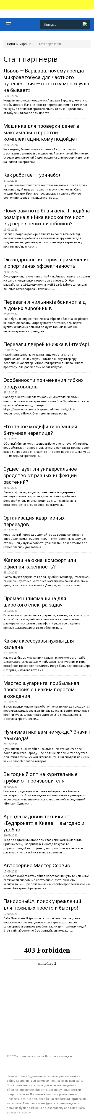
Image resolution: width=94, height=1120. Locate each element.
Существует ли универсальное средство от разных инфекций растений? (40, 475)
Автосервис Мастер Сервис (36, 865)
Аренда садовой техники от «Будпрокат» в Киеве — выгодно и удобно (43, 823)
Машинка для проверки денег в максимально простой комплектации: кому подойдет (41, 132)
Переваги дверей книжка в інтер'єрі (46, 344)
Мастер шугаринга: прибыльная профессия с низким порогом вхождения (41, 689)
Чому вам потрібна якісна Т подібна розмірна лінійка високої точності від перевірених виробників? (46, 217)
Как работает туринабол (32, 175)
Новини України (19, 44)
